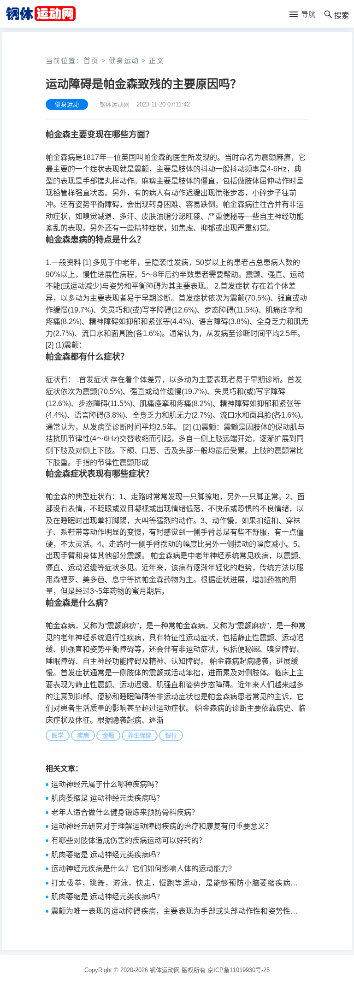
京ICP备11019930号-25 (238, 970)
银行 (171, 735)
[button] (302, 14)
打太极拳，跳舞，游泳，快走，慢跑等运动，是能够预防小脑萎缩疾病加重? (174, 884)
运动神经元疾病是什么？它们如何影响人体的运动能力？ (143, 869)
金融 (108, 735)
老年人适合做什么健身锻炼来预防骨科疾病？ (125, 812)
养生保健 (140, 735)
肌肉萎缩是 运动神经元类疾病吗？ (107, 798)
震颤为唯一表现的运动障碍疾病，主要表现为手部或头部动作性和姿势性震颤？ (174, 912)
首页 (91, 61)
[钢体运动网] (40, 13)
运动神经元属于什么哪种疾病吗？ (106, 784)
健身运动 (124, 61)
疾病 (83, 735)
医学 (58, 735)
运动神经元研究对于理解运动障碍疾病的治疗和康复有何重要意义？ (161, 826)
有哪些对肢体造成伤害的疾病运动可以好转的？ (128, 840)
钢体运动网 (165, 970)
